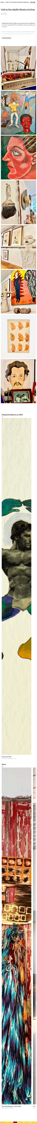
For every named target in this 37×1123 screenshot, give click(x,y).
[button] (2, 2)
